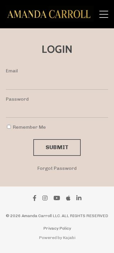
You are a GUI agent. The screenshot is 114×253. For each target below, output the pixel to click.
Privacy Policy (57, 228)
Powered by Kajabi (57, 237)
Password (17, 99)
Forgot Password (57, 168)
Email (12, 71)
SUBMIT (57, 147)
